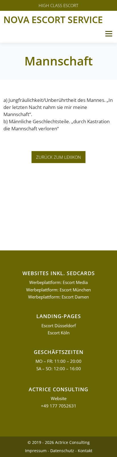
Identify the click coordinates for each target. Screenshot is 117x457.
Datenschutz (62, 450)
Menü (109, 33)
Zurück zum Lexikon (58, 157)
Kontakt (85, 450)
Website (58, 398)
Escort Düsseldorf (58, 326)
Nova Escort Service (53, 19)
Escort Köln (59, 333)
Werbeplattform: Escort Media (58, 282)
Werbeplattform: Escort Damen (58, 297)
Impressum (36, 450)
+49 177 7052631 (58, 406)
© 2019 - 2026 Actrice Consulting (59, 442)
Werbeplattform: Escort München (58, 290)
